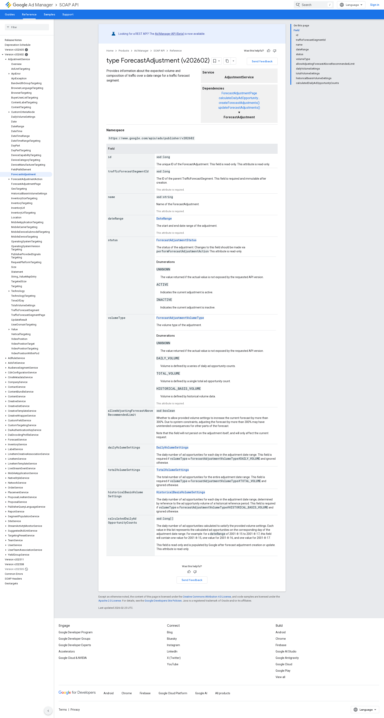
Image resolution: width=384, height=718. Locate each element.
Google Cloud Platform (173, 693)
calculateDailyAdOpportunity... (239, 98)
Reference (29, 14)
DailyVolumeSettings (172, 447)
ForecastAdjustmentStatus (176, 240)
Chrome (281, 638)
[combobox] (314, 4)
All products (222, 693)
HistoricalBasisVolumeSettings (180, 492)
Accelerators (67, 651)
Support (67, 14)
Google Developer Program (76, 632)
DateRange (164, 218)
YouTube (172, 664)
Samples (49, 14)
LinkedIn (172, 651)
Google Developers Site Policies (163, 600)
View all (280, 677)
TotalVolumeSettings (172, 470)
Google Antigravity (287, 657)
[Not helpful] (275, 51)
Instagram (173, 645)
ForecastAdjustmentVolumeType (180, 318)
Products (124, 50)
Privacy (75, 709)
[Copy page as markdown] (227, 61)
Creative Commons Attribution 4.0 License (207, 596)
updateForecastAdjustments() (239, 107)
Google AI (201, 693)
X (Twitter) (174, 657)
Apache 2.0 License (109, 600)
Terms (63, 709)
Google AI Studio (286, 651)
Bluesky (172, 638)
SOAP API (69, 5)
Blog (170, 632)
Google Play (283, 670)
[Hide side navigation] (48, 711)
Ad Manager (40, 5)
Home (109, 50)
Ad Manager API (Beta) (169, 33)
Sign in (374, 4)
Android (281, 632)
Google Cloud (284, 664)
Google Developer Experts (75, 645)
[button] (26, 54)
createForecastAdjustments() (239, 103)
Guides (10, 14)
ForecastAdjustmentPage (239, 93)
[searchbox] (27, 27)
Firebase (281, 645)
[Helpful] (269, 51)
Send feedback (262, 61)
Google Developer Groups (74, 638)
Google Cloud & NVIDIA (73, 657)
